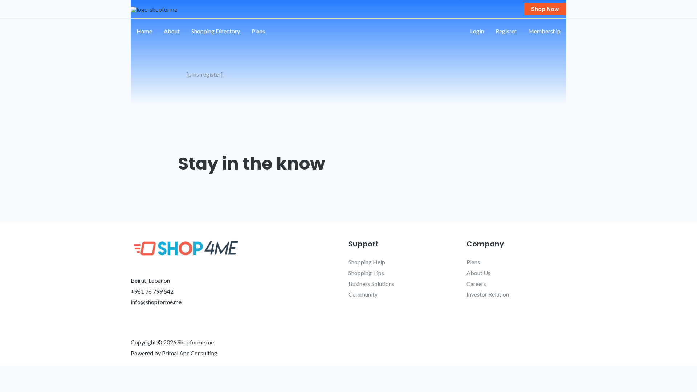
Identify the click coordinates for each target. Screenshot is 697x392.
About (172, 31)
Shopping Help (366, 261)
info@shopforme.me (156, 301)
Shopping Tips (366, 272)
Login (477, 31)
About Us (478, 272)
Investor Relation (487, 294)
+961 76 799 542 (152, 291)
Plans (258, 31)
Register (506, 31)
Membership (544, 31)
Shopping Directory (215, 31)
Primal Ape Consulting (189, 353)
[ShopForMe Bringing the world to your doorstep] (154, 8)
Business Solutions (371, 283)
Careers (476, 283)
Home (144, 31)
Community (363, 294)
